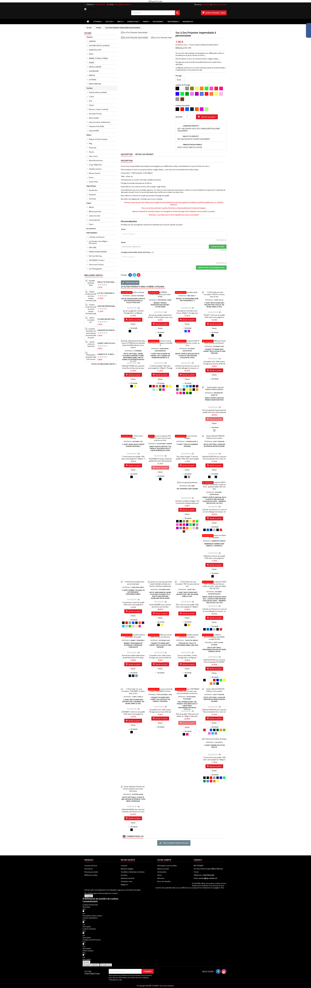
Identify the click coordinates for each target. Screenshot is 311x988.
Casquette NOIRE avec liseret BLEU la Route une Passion (214, 351)
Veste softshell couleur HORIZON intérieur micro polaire (214, 699)
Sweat (91, 105)
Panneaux (92, 198)
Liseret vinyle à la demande (106, 343)
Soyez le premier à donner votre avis (175, 843)
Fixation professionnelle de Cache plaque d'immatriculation (106, 306)
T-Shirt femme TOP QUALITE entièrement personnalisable (133, 592)
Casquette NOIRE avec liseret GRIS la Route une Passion (160, 645)
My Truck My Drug (95, 256)
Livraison (124, 865)
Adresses (160, 878)
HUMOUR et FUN (95, 50)
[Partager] (130, 275)
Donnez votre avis (131, 282)
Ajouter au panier (206, 116)
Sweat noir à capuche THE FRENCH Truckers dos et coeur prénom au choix (160, 448)
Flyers (91, 224)
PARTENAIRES (173, 21)
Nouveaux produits (91, 872)
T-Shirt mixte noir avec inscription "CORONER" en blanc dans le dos (133, 701)
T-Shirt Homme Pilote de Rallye (214, 746)
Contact (198, 859)
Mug (90, 143)
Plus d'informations (91, 893)
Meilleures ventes (91, 875)
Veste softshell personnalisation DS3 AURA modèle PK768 (214, 649)
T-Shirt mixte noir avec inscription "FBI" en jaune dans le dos (187, 594)
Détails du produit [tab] (144, 154)
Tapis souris (93, 156)
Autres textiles (94, 118)
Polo (90, 101)
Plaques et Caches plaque (98, 139)
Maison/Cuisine (94, 173)
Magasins (124, 884)
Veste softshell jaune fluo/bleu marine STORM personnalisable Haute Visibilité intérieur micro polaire (133, 357)
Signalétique (132, 21)
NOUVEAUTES (188, 21)
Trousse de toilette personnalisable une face (187, 644)
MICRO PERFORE (95, 84)
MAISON (92, 75)
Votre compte (164, 859)
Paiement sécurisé (127, 878)
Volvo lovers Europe (96, 264)
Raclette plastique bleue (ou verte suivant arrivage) (106, 282)
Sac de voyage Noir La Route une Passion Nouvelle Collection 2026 (133, 300)
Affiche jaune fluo (95, 211)
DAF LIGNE (92, 247)
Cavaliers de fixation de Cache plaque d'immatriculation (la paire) (106, 330)
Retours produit (163, 868)
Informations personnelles (167, 865)
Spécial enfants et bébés (98, 92)
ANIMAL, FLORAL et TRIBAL (98, 58)
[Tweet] (134, 275)
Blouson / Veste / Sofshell (98, 109)
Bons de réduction (164, 881)
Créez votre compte (219, 4)
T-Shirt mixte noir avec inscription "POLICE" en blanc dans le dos (214, 304)
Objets (120, 21)
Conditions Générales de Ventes (133, 872)
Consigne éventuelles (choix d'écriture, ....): (137, 252)
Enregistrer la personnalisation (211, 267)
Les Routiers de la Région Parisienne (98, 242)
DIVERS (91, 62)
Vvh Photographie (95, 268)
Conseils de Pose (90, 865)
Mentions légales (127, 868)
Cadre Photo (93, 181)
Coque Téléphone (95, 164)
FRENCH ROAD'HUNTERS (98, 251)
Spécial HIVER (94, 130)
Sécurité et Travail (95, 113)
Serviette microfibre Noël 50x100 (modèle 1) (187, 299)
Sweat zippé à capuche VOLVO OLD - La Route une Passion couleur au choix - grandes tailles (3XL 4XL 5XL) (214, 599)
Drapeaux (92, 194)
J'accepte (88, 896)
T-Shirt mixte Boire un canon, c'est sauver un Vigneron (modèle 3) (160, 355)
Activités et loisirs (95, 169)
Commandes (161, 872)
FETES (91, 54)
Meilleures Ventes (93, 275)
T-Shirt (91, 96)
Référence (180, 48)
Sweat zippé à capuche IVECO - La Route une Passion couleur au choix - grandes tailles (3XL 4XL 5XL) (214, 500)
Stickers (97, 21)
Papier (145, 21)
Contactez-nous (126, 881)
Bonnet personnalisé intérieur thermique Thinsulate (133, 645)
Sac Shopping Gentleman (187, 488)
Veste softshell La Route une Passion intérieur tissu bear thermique (133, 799)
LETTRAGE (92, 79)
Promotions (88, 868)
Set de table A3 (94, 220)
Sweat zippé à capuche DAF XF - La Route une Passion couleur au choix (187, 355)
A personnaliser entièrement (99, 122)
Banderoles (93, 190)
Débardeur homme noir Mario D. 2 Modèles (214, 544)
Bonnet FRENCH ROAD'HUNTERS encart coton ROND (160, 304)
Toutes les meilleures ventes (104, 364)
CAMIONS (92, 41)
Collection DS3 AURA (96, 126)
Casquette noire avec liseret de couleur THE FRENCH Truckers (160, 699)
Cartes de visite (94, 215)
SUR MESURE (94, 71)
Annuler (86, 962)
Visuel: (123, 242)
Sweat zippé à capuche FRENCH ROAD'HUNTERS (214, 399)
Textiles (109, 21)
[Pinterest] (138, 275)
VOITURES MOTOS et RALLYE (99, 45)
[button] (92, 915)
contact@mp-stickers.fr (122, 4)
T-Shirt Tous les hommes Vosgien (187, 445)
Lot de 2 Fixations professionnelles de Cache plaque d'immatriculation (106, 293)
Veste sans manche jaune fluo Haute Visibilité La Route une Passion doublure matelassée (160, 595)
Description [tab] (127, 154)
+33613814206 (99, 4)
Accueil (88, 32)
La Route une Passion (97, 237)
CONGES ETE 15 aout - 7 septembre (106, 354)
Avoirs (159, 875)
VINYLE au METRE (95, 67)
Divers (91, 177)
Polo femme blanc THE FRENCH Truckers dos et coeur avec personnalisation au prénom (187, 705)
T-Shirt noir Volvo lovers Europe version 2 (133, 445)
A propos (124, 875)
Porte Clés (92, 147)
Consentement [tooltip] (90, 901)
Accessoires (158, 21)
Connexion (205, 4)
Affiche (91, 207)
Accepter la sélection (91, 965)
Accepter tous (106, 965)
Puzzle (91, 152)
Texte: (123, 229)
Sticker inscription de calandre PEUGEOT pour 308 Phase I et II (106, 319)
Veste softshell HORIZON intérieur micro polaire (214, 445)
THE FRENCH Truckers (96, 260)
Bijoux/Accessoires (96, 160)
